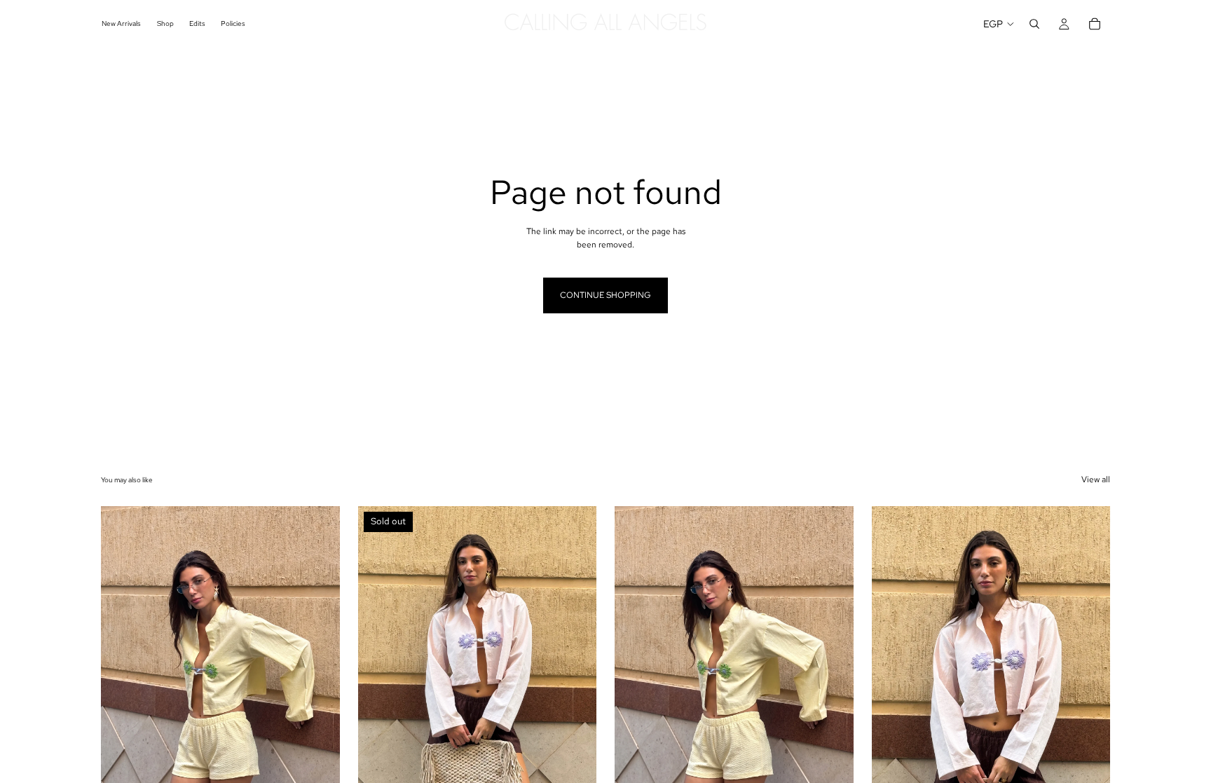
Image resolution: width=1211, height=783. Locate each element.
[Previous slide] (122, 655)
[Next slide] (319, 655)
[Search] (1034, 23)
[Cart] (1094, 23)
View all (1095, 479)
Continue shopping (605, 295)
